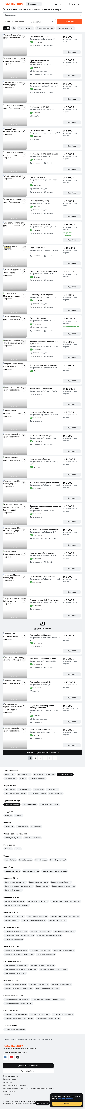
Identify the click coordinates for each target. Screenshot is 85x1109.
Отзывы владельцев (10, 1076)
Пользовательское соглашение (14, 1085)
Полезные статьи (9, 1079)
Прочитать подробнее (66, 1099)
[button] (80, 15)
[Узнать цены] (69, 21)
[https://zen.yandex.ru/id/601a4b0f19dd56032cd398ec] (17, 1057)
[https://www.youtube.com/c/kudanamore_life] (11, 1057)
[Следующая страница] (55, 758)
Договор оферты (9, 1091)
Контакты (6, 1094)
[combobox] (34, 4)
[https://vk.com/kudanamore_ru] (5, 1057)
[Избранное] (56, 4)
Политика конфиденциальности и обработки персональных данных (28, 1088)
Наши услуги (7, 1082)
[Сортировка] (13, 28)
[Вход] (60, 4)
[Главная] (13, 4)
